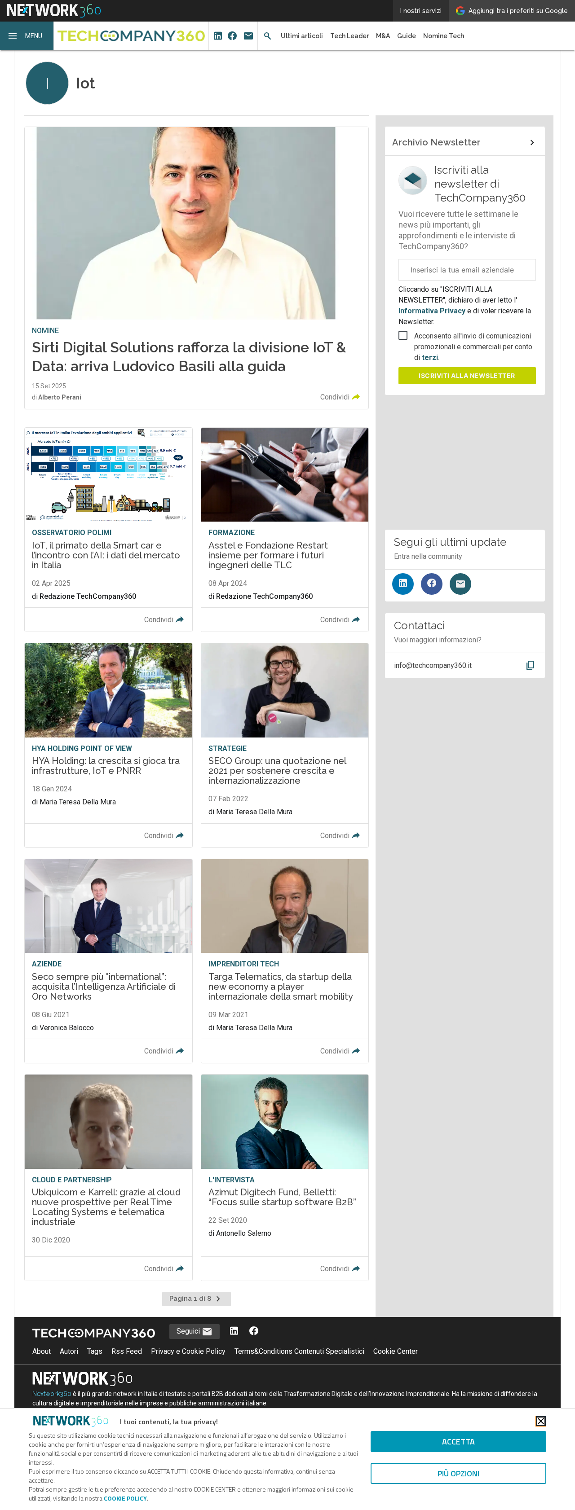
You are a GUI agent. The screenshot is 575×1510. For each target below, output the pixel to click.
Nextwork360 (51, 1393)
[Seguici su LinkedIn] (403, 584)
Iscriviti (467, 375)
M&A (383, 36)
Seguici (189, 1331)
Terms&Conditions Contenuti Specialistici (299, 1351)
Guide (406, 36)
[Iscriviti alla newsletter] (460, 584)
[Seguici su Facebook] (431, 584)
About (41, 1351)
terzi (430, 357)
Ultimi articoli (302, 36)
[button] (27, 36)
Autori (69, 1351)
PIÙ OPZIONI (458, 1473)
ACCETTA (458, 1441)
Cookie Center (395, 1351)
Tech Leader (349, 36)
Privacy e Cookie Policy (188, 1351)
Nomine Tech (443, 36)
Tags (94, 1351)
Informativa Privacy (432, 311)
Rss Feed (126, 1351)
